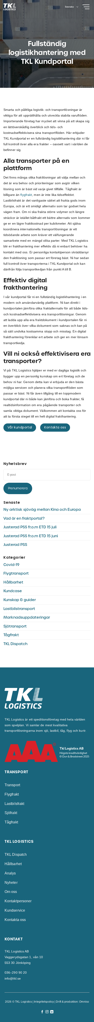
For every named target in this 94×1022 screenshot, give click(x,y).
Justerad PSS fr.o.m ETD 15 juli (30, 527)
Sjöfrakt (11, 813)
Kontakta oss (15, 920)
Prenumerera (18, 488)
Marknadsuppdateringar (26, 617)
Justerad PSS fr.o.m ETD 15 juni (30, 536)
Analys (10, 873)
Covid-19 (11, 564)
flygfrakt (26, 195)
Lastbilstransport (19, 608)
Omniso (84, 1001)
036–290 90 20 (16, 972)
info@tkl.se (13, 978)
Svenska (69, 6)
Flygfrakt (12, 794)
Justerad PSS (15, 544)
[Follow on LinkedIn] (51, 1012)
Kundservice (15, 910)
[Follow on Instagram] (47, 1012)
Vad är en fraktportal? (23, 518)
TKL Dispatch (15, 643)
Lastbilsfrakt (14, 804)
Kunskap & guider (19, 599)
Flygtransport (16, 573)
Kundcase (12, 591)
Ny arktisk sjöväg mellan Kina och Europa (42, 509)
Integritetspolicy (44, 1001)
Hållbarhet (13, 582)
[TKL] (17, 7)
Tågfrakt (11, 635)
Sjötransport (15, 626)
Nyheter (11, 883)
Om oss (11, 892)
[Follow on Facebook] (42, 1012)
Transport (12, 785)
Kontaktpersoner (18, 901)
